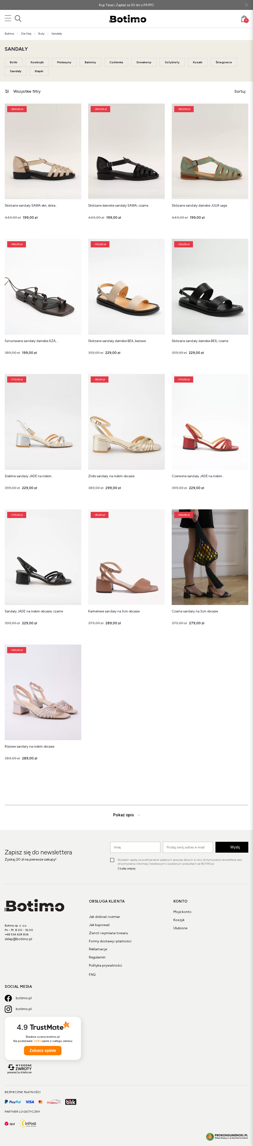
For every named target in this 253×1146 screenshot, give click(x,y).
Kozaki (197, 62)
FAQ (92, 975)
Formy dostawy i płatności (110, 941)
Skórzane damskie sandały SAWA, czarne (118, 205)
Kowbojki (37, 62)
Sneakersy (143, 62)
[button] (74, 111)
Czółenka (116, 62)
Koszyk (179, 920)
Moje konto (182, 912)
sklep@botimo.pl (18, 939)
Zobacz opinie (42, 1050)
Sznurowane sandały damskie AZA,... (32, 341)
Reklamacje (98, 949)
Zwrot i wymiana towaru (108, 933)
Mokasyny (64, 62)
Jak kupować (99, 925)
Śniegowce (224, 62)
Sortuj (239, 91)
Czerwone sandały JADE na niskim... (198, 476)
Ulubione (180, 928)
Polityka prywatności (105, 965)
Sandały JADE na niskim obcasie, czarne (34, 611)
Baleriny (90, 62)
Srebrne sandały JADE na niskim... (29, 476)
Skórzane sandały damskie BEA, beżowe (117, 341)
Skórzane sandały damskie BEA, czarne (200, 341)
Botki (13, 62)
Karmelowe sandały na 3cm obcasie (114, 611)
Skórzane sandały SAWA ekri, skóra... (31, 205)
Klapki (39, 71)
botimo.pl (24, 998)
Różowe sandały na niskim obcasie (29, 746)
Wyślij (235, 847)
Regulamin (97, 957)
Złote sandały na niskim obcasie (111, 476)
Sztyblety (172, 62)
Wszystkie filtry (27, 91)
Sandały (15, 71)
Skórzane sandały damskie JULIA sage (199, 205)
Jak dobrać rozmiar (104, 917)
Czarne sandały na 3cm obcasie (195, 611)
